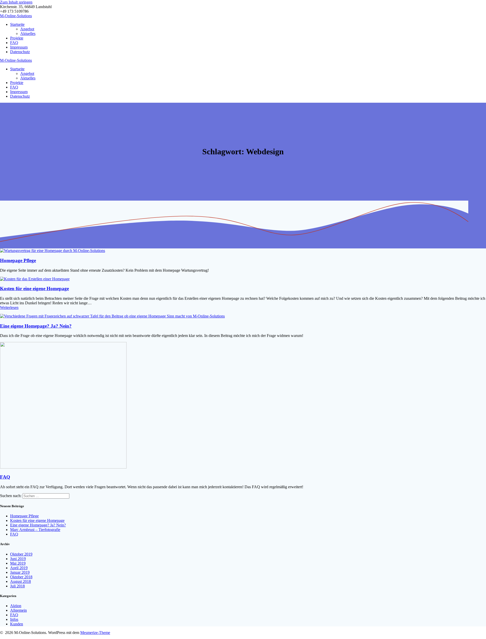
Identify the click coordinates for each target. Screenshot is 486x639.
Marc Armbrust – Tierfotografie (35, 529)
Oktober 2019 (21, 554)
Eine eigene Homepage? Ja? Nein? (36, 326)
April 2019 (19, 568)
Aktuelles (27, 33)
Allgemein (18, 610)
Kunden (16, 624)
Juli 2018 (17, 586)
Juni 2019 (18, 559)
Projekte (16, 38)
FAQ (14, 42)
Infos (14, 619)
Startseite (17, 24)
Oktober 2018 (21, 577)
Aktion (15, 606)
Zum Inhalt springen (16, 2)
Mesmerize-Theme (95, 632)
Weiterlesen (9, 307)
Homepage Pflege (18, 260)
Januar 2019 (20, 572)
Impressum (19, 47)
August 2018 (20, 581)
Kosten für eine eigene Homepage (34, 288)
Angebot (27, 29)
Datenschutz (20, 52)
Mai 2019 (18, 563)
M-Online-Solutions (16, 16)
